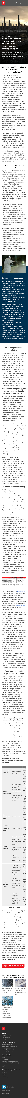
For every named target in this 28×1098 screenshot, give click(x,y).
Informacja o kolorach (7, 1052)
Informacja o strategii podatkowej (10, 1063)
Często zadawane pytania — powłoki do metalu (7, 990)
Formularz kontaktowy (7, 1044)
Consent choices (5, 1093)
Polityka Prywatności (7, 1050)
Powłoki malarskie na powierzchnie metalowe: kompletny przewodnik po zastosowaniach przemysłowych (7, 1011)
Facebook (4, 1072)
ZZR (3, 1066)
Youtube (4, 1076)
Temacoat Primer (20, 605)
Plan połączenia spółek (7, 1065)
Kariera (3, 1057)
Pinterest (4, 1078)
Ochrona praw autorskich (8, 1048)
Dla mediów (5, 1059)
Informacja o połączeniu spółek (10, 1061)
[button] (16, 3)
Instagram (4, 1074)
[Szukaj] (20, 3)
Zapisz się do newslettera (13, 966)
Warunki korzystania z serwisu (9, 1046)
